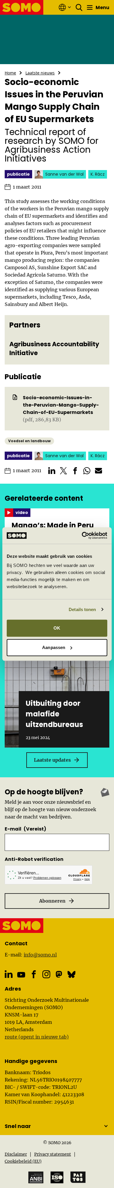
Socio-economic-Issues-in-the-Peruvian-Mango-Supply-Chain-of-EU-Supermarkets (61, 405)
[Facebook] (34, 974)
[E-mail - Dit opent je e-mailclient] (98, 471)
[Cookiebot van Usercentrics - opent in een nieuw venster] (82, 535)
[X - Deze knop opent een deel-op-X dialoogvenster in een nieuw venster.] (63, 471)
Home (10, 73)
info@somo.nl (40, 955)
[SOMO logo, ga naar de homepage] (22, 7)
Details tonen (82, 609)
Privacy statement (52, 1154)
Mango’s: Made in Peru (53, 525)
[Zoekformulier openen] (79, 7)
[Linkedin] (9, 974)
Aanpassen (53, 647)
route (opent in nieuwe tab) (37, 1037)
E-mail (25, 829)
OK (56, 627)
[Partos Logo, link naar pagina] (78, 1177)
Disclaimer (16, 1154)
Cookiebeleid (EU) (23, 1161)
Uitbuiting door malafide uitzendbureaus (54, 713)
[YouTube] (21, 975)
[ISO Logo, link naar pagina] (57, 1177)
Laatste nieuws (40, 73)
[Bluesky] (71, 974)
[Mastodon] (59, 974)
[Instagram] (46, 974)
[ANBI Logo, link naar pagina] (36, 1178)
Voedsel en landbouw (29, 440)
